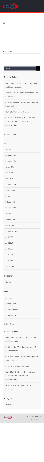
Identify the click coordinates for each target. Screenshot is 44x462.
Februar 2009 (10, 202)
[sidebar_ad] (9, 324)
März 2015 (9, 179)
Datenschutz (34, 420)
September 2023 (11, 161)
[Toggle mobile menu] (40, 6)
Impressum (38, 416)
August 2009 (10, 190)
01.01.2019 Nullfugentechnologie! (17, 112)
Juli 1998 (8, 214)
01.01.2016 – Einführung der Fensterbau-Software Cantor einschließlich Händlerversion (20, 121)
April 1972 (9, 260)
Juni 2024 (9, 149)
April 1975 (9, 255)
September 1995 (11, 231)
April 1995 (9, 237)
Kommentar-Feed (11, 310)
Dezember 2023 (11, 155)
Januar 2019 (10, 167)
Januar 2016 (10, 173)
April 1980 (9, 249)
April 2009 (9, 196)
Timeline (8, 282)
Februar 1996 (10, 219)
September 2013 (11, 184)
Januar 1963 (10, 266)
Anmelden (9, 298)
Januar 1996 (10, 225)
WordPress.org (10, 315)
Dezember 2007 (11, 208)
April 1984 (9, 243)
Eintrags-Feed (10, 304)
